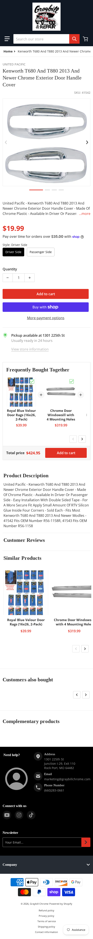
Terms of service (46, 921)
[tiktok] (31, 815)
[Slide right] (87, 142)
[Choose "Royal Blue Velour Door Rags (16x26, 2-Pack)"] (32, 381)
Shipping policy (46, 926)
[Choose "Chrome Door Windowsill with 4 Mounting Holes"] (71, 381)
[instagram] (19, 815)
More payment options (45, 318)
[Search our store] (74, 39)
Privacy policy (46, 915)
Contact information (46, 932)
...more (84, 213)
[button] (7, 39)
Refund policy (46, 910)
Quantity (10, 269)
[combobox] (46, 39)
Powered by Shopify (60, 903)
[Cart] (85, 38)
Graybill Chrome (39, 903)
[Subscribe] (85, 842)
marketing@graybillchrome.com (67, 779)
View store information (30, 349)
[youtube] (7, 815)
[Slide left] (6, 142)
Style (15, 245)
